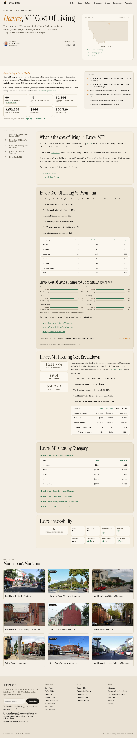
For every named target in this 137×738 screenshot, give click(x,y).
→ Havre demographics (93, 53)
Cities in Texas (82, 694)
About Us (128, 3)
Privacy (111, 700)
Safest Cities (49, 691)
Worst (107, 3)
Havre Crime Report (51, 177)
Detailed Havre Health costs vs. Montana (56, 496)
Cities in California (84, 691)
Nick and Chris (22, 722)
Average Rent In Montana (54, 332)
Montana (55, 153)
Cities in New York (83, 700)
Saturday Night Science (47, 91)
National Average (120, 240)
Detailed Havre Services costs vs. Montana (57, 455)
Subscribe (33, 701)
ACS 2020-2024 (115, 370)
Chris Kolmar (14, 44)
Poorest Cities (50, 703)
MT (11, 10)
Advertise (111, 697)
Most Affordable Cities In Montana (58, 327)
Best (80, 3)
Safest (88, 3)
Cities (72, 3)
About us (111, 688)
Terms (110, 703)
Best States (49, 707)
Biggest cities (81, 688)
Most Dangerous (51, 700)
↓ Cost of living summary (94, 50)
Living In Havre (49, 173)
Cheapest (98, 3)
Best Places (49, 688)
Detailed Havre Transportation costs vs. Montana (59, 501)
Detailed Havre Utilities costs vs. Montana (56, 507)
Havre (16, 10)
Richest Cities (50, 697)
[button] (85, 338)
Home (5, 10)
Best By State (50, 710)
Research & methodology (117, 691)
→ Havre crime (90, 56)
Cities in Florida (83, 697)
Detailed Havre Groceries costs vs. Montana (57, 491)
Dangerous (117, 3)
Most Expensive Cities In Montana (57, 323)
